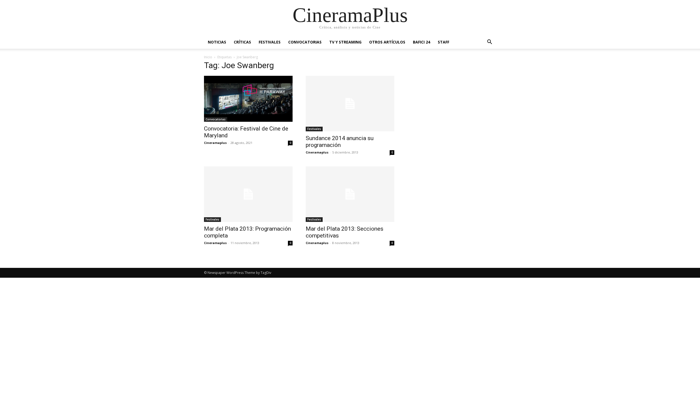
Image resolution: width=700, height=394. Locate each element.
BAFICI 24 (421, 42)
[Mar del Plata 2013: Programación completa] (248, 194)
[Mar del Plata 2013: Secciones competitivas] (350, 194)
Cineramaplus (215, 143)
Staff (443, 42)
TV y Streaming (345, 42)
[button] (489, 42)
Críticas (242, 42)
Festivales (270, 42)
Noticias (217, 42)
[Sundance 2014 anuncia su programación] (350, 103)
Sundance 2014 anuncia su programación (340, 141)
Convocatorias (305, 42)
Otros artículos (387, 42)
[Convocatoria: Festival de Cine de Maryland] (248, 99)
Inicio (208, 57)
